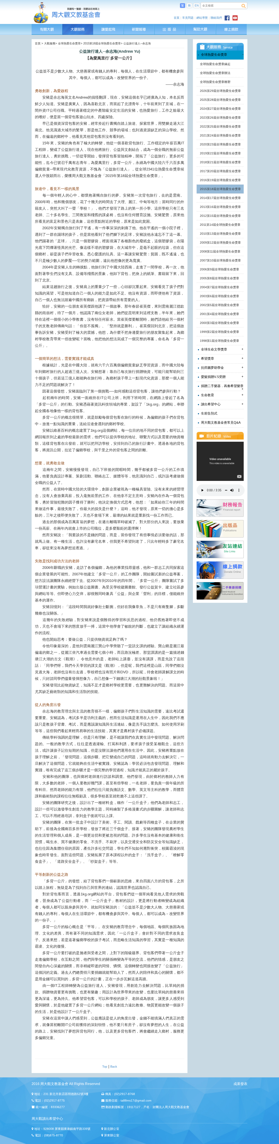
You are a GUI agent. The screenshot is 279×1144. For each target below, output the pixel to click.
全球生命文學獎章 (221, 349)
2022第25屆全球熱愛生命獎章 (220, 126)
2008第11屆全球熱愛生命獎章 (220, 251)
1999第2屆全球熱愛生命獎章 (219, 332)
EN (197, 5)
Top (104, 1066)
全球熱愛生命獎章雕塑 (215, 82)
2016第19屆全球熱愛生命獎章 (220, 180)
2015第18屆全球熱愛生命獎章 (220, 189)
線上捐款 (231, 29)
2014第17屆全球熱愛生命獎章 (220, 198)
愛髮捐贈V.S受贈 (221, 377)
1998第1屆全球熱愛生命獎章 (219, 340)
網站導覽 (202, 17)
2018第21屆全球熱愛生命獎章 (220, 162)
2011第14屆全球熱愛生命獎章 (220, 224)
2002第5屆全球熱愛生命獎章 (219, 305)
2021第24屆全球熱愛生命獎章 (220, 135)
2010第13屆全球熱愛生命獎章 (220, 233)
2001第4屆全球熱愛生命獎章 (219, 314)
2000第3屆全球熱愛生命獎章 (219, 323)
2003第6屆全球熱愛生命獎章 (219, 296)
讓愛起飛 (108, 26)
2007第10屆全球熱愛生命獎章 (220, 260)
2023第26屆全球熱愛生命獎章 (220, 117)
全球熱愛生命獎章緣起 (215, 64)
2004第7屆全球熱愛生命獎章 (219, 287)
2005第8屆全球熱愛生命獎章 (219, 278)
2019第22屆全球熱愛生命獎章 (220, 153)
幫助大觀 (200, 26)
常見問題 (188, 17)
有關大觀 (47, 26)
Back (113, 1066)
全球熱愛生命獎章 (221, 54)
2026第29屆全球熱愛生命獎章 (220, 91)
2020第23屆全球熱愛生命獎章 (220, 144)
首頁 (176, 17)
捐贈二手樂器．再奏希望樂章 (221, 387)
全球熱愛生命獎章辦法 (215, 73)
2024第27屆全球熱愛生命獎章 (220, 108)
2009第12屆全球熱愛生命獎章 (220, 242)
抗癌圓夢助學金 (221, 367)
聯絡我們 (216, 17)
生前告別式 (208, 413)
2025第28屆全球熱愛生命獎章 (220, 99)
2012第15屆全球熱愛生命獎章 (220, 215)
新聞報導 (139, 26)
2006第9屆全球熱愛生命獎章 (219, 269)
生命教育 (221, 395)
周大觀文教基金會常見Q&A (220, 422)
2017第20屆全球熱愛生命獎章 (220, 171)
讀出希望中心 (221, 404)
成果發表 (240, 1084)
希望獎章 (221, 358)
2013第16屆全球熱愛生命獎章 (220, 207)
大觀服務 (77, 26)
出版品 (170, 26)
